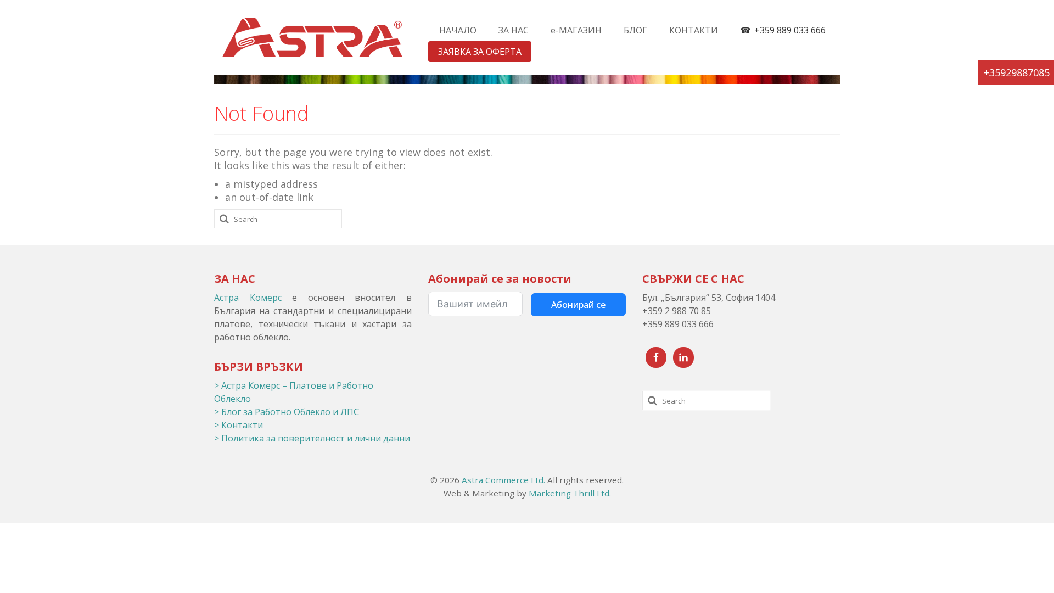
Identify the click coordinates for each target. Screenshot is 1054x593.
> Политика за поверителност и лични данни (312, 438)
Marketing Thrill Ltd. (570, 493)
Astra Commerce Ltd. (503, 479)
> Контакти (238, 425)
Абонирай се (578, 305)
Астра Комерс (248, 298)
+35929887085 (1017, 72)
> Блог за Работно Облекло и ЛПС (286, 412)
